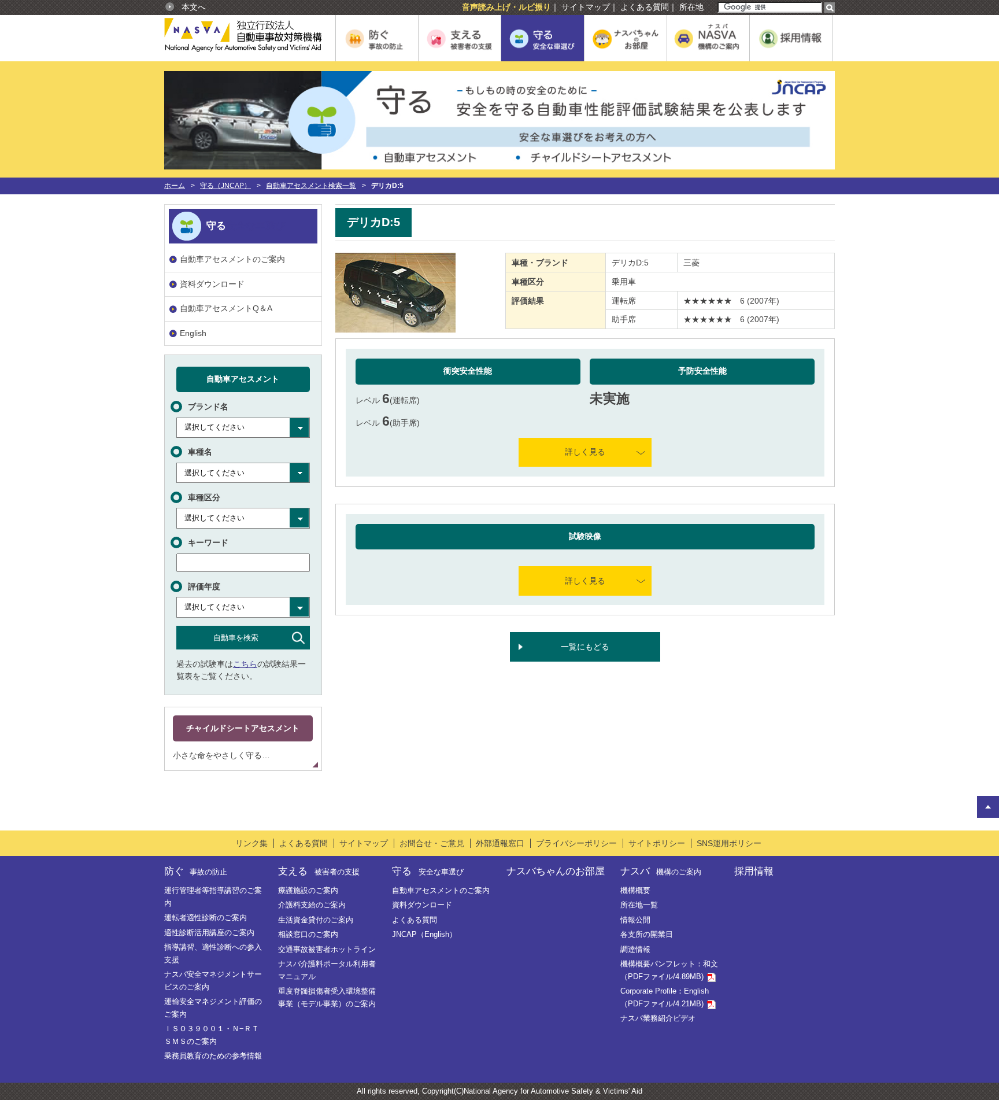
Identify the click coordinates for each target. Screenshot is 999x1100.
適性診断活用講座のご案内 (209, 932)
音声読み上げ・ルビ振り (506, 7)
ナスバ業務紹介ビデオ (657, 1018)
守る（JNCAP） (225, 186)
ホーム (174, 186)
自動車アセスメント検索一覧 (311, 186)
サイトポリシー (656, 843)
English (193, 333)
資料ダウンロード (212, 284)
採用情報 (754, 871)
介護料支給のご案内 (312, 904)
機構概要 (635, 890)
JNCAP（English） (424, 934)
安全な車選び (255, 225)
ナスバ (660, 871)
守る (427, 871)
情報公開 (635, 920)
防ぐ (195, 871)
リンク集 (251, 843)
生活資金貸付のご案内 (315, 920)
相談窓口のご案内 (308, 934)
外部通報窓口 (500, 843)
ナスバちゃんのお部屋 (555, 871)
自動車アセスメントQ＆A (226, 308)
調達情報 (635, 949)
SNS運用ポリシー (729, 843)
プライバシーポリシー (576, 843)
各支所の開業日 (646, 934)
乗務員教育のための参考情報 (213, 1055)
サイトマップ (585, 7)
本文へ (194, 7)
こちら (245, 664)
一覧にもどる (585, 646)
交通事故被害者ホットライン (327, 949)
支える (318, 871)
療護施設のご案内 (308, 890)
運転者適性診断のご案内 (205, 917)
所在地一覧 (639, 904)
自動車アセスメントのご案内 (232, 259)
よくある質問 (644, 7)
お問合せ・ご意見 (431, 843)
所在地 (691, 7)
